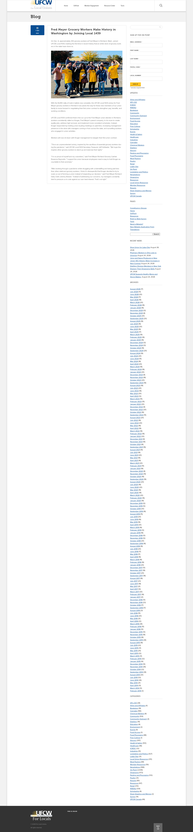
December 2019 (136, 503)
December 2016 (136, 600)
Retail (132, 164)
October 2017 (135, 573)
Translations (134, 229)
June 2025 (134, 326)
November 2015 (136, 635)
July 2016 (133, 613)
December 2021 (136, 439)
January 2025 (135, 340)
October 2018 (135, 541)
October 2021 (135, 444)
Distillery (133, 148)
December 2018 (136, 535)
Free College (135, 126)
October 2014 (135, 669)
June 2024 (134, 359)
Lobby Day (134, 167)
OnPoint (76, 6)
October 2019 (135, 509)
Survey (132, 193)
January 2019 (135, 533)
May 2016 (133, 618)
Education (134, 124)
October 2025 (135, 316)
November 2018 (136, 538)
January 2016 (135, 629)
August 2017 (135, 578)
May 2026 (134, 297)
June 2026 (134, 294)
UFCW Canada (136, 196)
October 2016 (135, 605)
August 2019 (135, 514)
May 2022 (134, 426)
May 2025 (134, 329)
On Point (133, 169)
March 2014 (134, 688)
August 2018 (135, 546)
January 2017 (135, 597)
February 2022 (136, 434)
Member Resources (137, 185)
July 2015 (133, 645)
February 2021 (135, 466)
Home (66, 6)
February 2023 (136, 401)
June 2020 (134, 487)
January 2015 (135, 661)
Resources (134, 180)
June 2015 (134, 648)
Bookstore (134, 110)
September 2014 (136, 672)
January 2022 (135, 436)
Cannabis (133, 142)
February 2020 (136, 498)
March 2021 (134, 463)
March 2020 (135, 495)
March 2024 (135, 367)
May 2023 (134, 393)
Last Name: (134, 58)
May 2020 (134, 490)
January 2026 (135, 308)
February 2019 (135, 530)
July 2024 (134, 356)
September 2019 (136, 511)
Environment (135, 118)
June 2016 (134, 616)
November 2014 (136, 667)
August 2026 (135, 289)
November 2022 (136, 410)
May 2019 (133, 522)
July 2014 (133, 677)
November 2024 (136, 345)
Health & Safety (136, 134)
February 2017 (135, 594)
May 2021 (133, 458)
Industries (134, 140)
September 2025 (136, 318)
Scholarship (134, 129)
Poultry (133, 161)
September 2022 (136, 415)
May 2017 (133, 586)
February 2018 (135, 562)
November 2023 (136, 377)
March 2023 (135, 399)
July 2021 (133, 452)
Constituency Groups (138, 208)
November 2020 (136, 474)
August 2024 (135, 353)
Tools (122, 6)
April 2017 (134, 589)
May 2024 (134, 361)
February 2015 (135, 659)
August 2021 (135, 450)
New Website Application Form (142, 227)
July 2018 (133, 549)
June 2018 (134, 551)
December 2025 (136, 310)
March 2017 (134, 592)
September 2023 (136, 383)
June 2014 (134, 680)
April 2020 (134, 493)
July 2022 (134, 420)
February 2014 (135, 691)
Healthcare (134, 137)
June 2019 (134, 519)
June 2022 (134, 423)
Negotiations (135, 175)
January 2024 (135, 372)
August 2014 (135, 675)
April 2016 (134, 621)
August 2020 (135, 482)
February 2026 (136, 305)
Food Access (135, 121)
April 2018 (134, 557)
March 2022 (135, 431)
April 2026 (134, 300)
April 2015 (134, 653)
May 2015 (133, 651)
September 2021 (136, 447)
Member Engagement (92, 6)
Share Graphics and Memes (140, 191)
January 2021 (135, 468)
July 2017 (133, 581)
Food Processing (136, 156)
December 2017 (136, 568)
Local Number (135, 75)
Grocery (133, 150)
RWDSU (133, 108)
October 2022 (135, 412)
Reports (133, 188)
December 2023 (136, 375)
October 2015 (135, 637)
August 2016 (135, 610)
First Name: (134, 50)
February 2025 (136, 337)
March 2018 (134, 560)
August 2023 (135, 385)
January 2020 (135, 501)
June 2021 (134, 455)
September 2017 (136, 576)
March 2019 (134, 527)
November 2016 (136, 602)
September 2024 (136, 351)
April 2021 (134, 460)
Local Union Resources (139, 183)
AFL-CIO (133, 102)
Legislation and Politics (139, 172)
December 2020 (136, 471)
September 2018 (136, 543)
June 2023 (134, 391)
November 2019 (136, 506)
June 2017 (134, 584)
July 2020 (134, 485)
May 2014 (133, 683)
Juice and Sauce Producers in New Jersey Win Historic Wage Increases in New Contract (145, 261)
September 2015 (136, 640)
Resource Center (109, 6)
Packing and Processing (139, 153)
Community (134, 113)
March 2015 (134, 656)
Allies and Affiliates (137, 100)
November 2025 (136, 313)
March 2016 (134, 624)
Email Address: (136, 42)
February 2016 (135, 627)
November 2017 (136, 570)
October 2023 (135, 380)
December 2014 (136, 664)
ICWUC (133, 105)
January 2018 (135, 565)
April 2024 (134, 364)
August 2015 (135, 643)
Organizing (134, 177)
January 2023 (135, 404)
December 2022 (136, 407)
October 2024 (135, 348)
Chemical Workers (137, 145)
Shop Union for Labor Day (140, 247)
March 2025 (135, 335)
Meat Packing (135, 158)
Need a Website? (136, 224)
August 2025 (135, 321)
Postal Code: (135, 67)
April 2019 (134, 525)
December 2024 (136, 343)
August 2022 (135, 418)
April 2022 (134, 428)
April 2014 (134, 685)
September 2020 (136, 479)
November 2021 (136, 442)
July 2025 (134, 324)
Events (132, 132)
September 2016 (136, 608)
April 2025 (134, 332)
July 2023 (134, 388)
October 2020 (135, 476)
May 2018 (133, 554)
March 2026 (135, 302)
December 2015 (136, 632)
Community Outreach (138, 116)
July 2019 (133, 517)
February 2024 (136, 369)
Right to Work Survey (138, 219)
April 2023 (134, 396)
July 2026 (134, 292)
